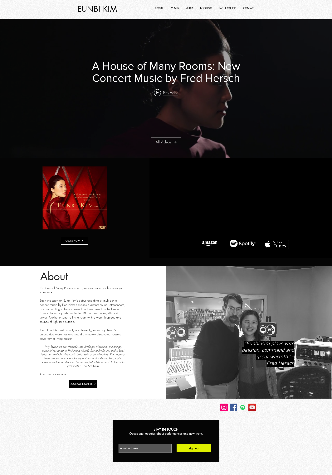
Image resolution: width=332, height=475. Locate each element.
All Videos (163, 142)
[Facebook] (233, 407)
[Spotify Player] (243, 200)
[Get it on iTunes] (275, 244)
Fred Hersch (69, 305)
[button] (228, 8)
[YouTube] (252, 407)
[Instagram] (224, 407)
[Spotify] (243, 407)
